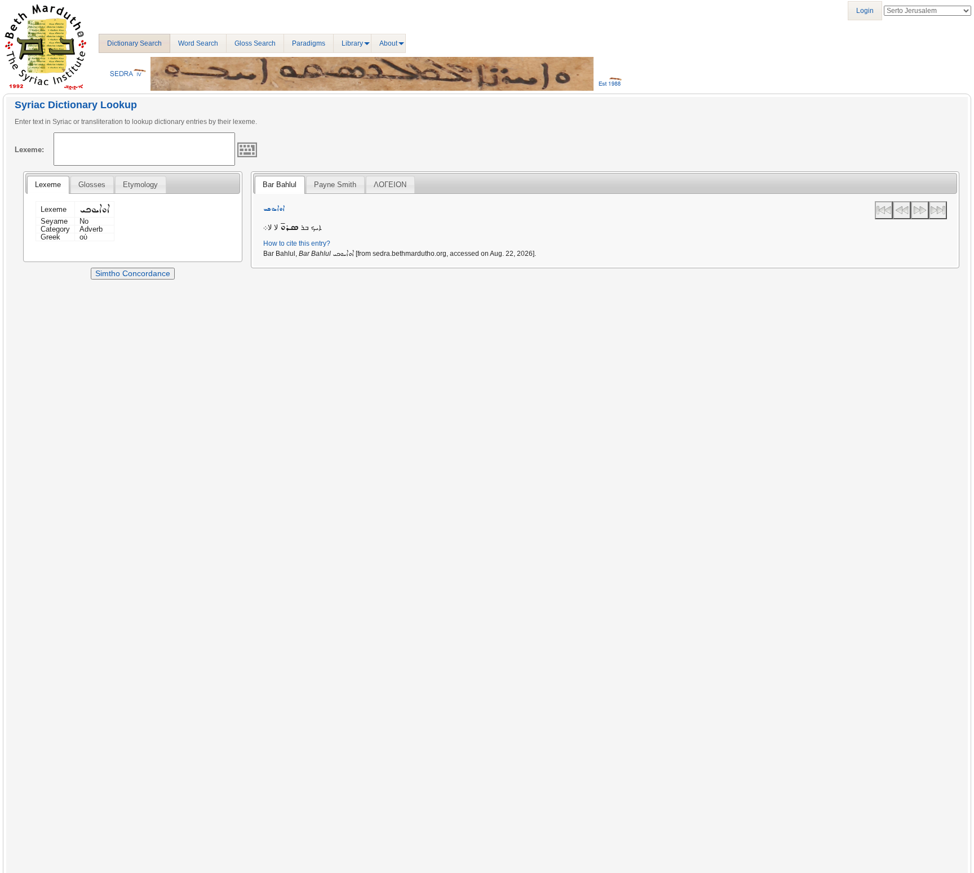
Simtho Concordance (132, 273)
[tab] (48, 185)
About (388, 43)
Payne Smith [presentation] (335, 184)
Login (865, 11)
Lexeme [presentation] (48, 184)
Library (352, 43)
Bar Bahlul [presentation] (279, 184)
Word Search (198, 43)
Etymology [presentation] (140, 184)
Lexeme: (29, 149)
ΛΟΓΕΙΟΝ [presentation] (390, 184)
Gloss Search (255, 43)
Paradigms (308, 43)
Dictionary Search (134, 43)
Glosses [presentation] (91, 184)
